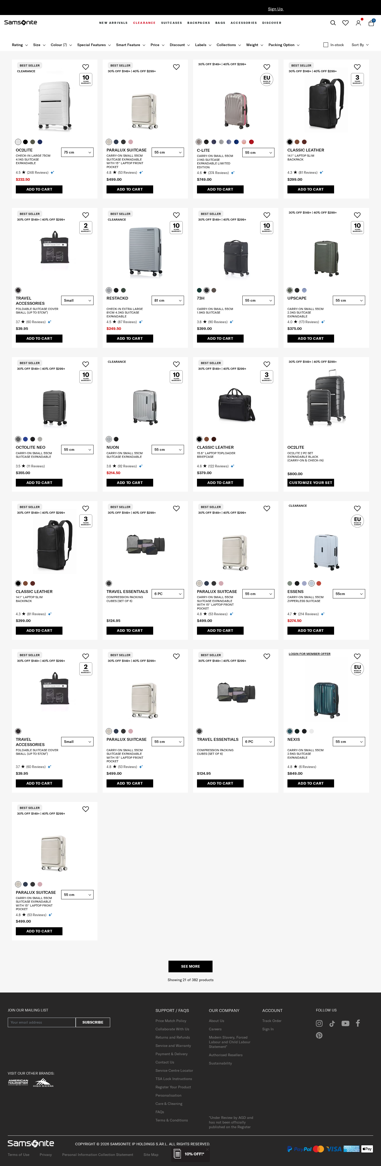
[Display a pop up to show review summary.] (53, 172)
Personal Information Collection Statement (97, 1154)
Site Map (151, 1154)
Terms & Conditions (172, 1120)
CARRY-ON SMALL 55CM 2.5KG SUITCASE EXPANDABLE (305, 753)
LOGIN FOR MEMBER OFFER (309, 654)
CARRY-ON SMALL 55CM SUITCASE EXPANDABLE (34, 455)
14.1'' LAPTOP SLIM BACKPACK (300, 157)
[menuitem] (113, 23)
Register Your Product (173, 1087)
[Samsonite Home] (20, 22)
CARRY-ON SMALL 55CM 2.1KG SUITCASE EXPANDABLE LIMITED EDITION (215, 161)
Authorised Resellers (226, 1055)
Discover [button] (272, 23)
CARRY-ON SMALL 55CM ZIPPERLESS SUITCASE (305, 599)
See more (190, 966)
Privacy (46, 1154)
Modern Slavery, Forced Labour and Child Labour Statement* (229, 1042)
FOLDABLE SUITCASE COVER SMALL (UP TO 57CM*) (37, 310)
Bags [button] (220, 23)
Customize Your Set (310, 482)
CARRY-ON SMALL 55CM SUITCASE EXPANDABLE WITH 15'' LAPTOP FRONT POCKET (125, 161)
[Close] (207, 1149)
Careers (215, 1029)
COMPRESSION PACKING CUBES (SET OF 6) (125, 599)
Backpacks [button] (198, 23)
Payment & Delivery (172, 1054)
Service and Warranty (173, 1045)
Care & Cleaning (169, 1103)
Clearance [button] (144, 23)
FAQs (160, 1112)
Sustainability (220, 1063)
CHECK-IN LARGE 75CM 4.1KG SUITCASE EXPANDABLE (33, 159)
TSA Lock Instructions (174, 1078)
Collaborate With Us (172, 1029)
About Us (216, 1020)
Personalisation (168, 1095)
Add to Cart (39, 189)
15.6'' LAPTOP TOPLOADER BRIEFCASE (216, 455)
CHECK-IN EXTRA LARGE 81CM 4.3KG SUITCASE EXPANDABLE (125, 312)
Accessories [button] (244, 23)
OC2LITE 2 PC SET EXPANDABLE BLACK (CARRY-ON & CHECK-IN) (305, 456)
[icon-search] (333, 22)
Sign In (268, 1029)
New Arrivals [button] (113, 23)
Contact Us (165, 1062)
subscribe (92, 1022)
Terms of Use (18, 1154)
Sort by (358, 44)
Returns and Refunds (173, 1037)
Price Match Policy (171, 1020)
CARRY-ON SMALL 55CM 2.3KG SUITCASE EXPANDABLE (305, 312)
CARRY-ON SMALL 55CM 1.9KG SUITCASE (215, 310)
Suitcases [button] (171, 23)
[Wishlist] (345, 23)
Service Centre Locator (174, 1070)
